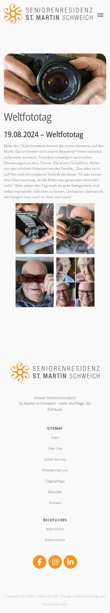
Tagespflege (55, 481)
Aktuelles (55, 492)
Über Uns (55, 448)
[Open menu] (100, 15)
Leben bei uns (55, 459)
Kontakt (55, 503)
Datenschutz (55, 540)
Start (55, 437)
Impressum (55, 529)
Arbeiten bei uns (55, 470)
